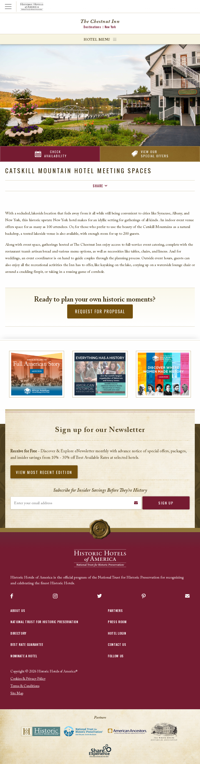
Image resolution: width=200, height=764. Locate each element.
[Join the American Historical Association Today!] (99, 374)
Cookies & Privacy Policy (28, 679)
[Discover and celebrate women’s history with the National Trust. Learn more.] (163, 374)
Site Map (16, 693)
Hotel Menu (97, 39)
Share (98, 185)
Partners (115, 610)
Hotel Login (117, 633)
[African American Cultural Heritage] (36, 374)
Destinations (92, 27)
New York (110, 27)
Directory (18, 633)
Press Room (117, 621)
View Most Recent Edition (44, 472)
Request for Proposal (100, 311)
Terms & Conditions (24, 686)
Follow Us (116, 656)
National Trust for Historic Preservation (44, 621)
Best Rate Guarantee (26, 644)
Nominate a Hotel (23, 656)
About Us (17, 610)
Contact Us (117, 644)
